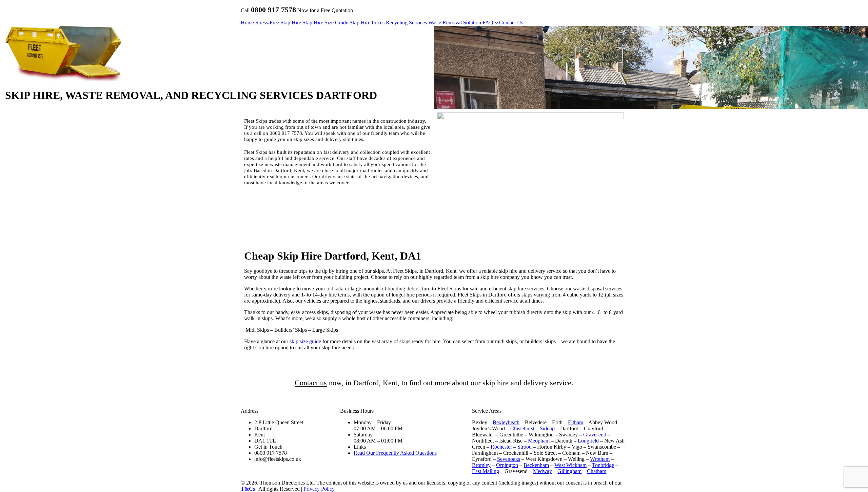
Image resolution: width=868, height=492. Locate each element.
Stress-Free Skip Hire (278, 22)
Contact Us (511, 22)
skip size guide (305, 341)
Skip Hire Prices (367, 22)
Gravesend (594, 434)
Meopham (539, 441)
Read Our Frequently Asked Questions (395, 453)
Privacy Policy (319, 489)
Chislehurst (522, 428)
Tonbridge (603, 465)
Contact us (311, 382)
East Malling (485, 471)
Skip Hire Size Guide (325, 22)
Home (247, 22)
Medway (542, 471)
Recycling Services (406, 22)
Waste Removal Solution (454, 22)
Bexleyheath (506, 422)
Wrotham (600, 459)
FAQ (487, 22)
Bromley (481, 465)
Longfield (588, 441)
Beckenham (536, 465)
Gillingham (569, 471)
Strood (524, 447)
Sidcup (547, 428)
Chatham (596, 471)
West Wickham (570, 465)
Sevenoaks (508, 459)
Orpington (507, 465)
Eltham (575, 422)
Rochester (501, 447)
